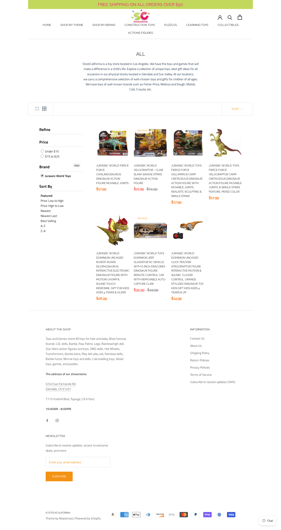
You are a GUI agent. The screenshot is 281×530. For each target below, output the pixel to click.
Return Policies (199, 360)
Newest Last (49, 215)
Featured (46, 195)
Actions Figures (140, 32)
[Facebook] (47, 420)
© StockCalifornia (58, 512)
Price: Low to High (52, 200)
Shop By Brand (103, 25)
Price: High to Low (52, 205)
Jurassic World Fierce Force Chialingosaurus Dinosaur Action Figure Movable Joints (112, 174)
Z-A (43, 231)
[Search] (230, 17)
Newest (46, 210)
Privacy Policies (200, 367)
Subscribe (59, 476)
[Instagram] (57, 420)
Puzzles (170, 25)
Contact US (197, 338)
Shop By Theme (71, 25)
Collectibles (228, 25)
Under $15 (51, 151)
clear (76, 165)
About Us (196, 345)
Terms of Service (201, 374)
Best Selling (48, 220)
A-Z (43, 226)
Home (47, 25)
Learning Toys (197, 25)
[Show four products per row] (44, 109)
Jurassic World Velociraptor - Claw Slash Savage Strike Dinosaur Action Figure (148, 174)
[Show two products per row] (37, 109)
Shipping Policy (199, 353)
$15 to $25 (51, 156)
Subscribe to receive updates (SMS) (212, 382)
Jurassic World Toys (57, 176)
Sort (236, 109)
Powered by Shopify (88, 518)
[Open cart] (240, 17)
